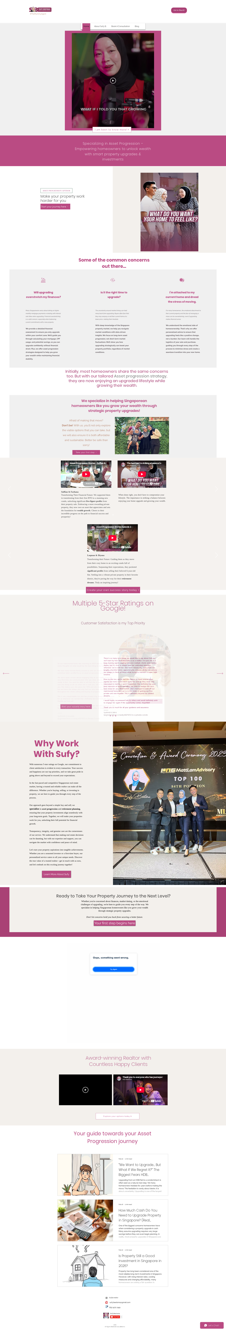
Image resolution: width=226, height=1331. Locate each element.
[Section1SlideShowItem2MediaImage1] (113, 715)
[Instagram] (106, 1298)
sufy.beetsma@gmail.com (120, 1302)
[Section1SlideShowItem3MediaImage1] (115, 715)
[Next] (216, 489)
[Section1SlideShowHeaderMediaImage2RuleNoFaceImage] (113, 514)
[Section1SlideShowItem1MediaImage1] (110, 715)
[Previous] (9, 489)
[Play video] (113, 81)
